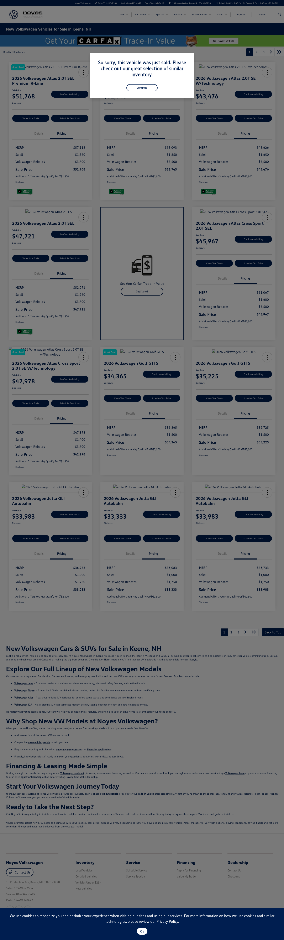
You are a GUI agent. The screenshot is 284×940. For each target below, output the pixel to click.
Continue (142, 87)
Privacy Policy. (168, 921)
